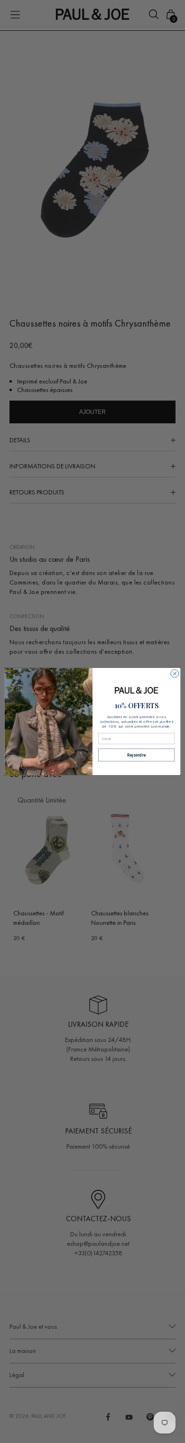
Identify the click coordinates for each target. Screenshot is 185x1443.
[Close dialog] (175, 674)
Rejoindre (136, 755)
